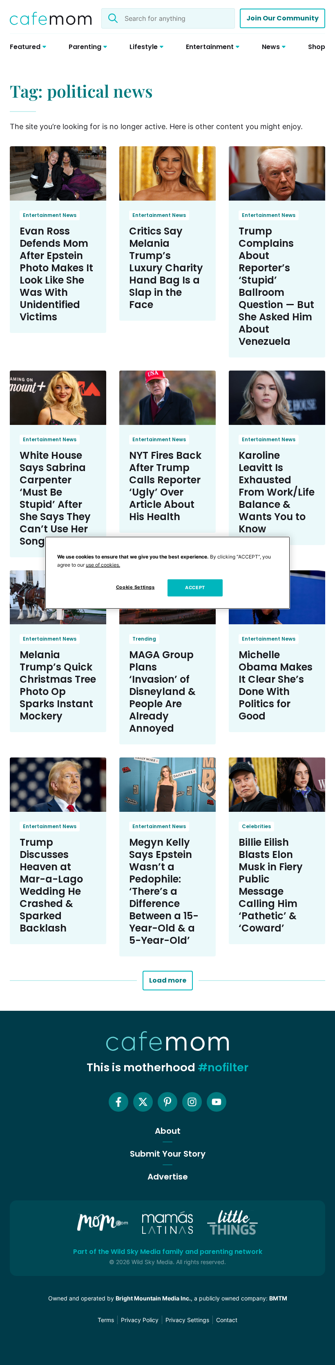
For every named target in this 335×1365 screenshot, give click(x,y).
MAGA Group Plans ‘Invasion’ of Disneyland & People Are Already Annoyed (162, 691)
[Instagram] (192, 1102)
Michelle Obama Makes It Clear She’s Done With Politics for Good (276, 685)
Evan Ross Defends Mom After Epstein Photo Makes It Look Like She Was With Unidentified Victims (56, 274)
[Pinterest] (167, 1102)
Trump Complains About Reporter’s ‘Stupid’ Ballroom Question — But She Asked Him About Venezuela (276, 286)
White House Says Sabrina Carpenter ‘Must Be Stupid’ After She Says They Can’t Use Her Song (55, 498)
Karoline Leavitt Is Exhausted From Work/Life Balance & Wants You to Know (277, 492)
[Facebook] (118, 1102)
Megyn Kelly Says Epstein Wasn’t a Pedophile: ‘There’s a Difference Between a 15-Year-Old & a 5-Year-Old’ (164, 891)
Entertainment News (49, 215)
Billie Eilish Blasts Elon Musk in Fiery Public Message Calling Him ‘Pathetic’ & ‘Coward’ (271, 885)
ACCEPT (195, 587)
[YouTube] (216, 1102)
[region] (167, 572)
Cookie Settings (135, 587)
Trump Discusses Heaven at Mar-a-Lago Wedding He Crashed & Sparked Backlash (51, 885)
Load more (167, 980)
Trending (144, 638)
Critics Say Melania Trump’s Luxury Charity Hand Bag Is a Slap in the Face (166, 267)
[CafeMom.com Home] (51, 18)
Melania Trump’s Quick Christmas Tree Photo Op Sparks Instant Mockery (58, 685)
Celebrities (256, 826)
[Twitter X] (143, 1102)
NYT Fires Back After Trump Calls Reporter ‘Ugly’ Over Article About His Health (165, 486)
